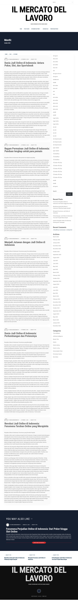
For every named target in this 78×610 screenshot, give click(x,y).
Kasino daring (56, 345)
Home (21, 28)
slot (54, 70)
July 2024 (55, 287)
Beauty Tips (34, 59)
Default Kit (69, 230)
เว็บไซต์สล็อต (56, 153)
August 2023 (56, 314)
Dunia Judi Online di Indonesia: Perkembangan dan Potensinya (21, 335)
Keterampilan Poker (35, 28)
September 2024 (57, 281)
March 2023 (56, 320)
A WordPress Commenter (59, 230)
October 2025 (56, 251)
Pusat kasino (26, 28)
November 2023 (57, 305)
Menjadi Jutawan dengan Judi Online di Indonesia (25, 243)
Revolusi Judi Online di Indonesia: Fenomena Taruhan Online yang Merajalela (26, 425)
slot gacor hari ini (57, 73)
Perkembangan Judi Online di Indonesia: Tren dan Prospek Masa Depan (62, 216)
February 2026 (56, 239)
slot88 (54, 82)
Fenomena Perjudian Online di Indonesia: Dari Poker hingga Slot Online (62, 202)
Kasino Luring (56, 348)
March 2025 (56, 272)
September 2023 (57, 311)
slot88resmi (56, 79)
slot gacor (55, 55)
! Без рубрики (56, 333)
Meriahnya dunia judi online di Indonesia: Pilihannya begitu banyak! (62, 207)
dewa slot (55, 58)
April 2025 (55, 269)
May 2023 (55, 317)
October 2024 (56, 278)
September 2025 (57, 254)
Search (54, 191)
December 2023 (57, 302)
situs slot (55, 67)
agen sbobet (56, 147)
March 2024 (56, 296)
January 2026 (56, 242)
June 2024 (55, 290)
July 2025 (55, 260)
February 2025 (56, 275)
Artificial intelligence (58, 336)
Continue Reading (39, 542)
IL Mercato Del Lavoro (39, 14)
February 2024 (56, 299)
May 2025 (55, 266)
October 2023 (56, 308)
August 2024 (56, 284)
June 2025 (55, 263)
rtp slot (54, 127)
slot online (55, 61)
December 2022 (57, 325)
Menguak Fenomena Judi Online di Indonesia (61, 212)
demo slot (55, 103)
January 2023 (56, 322)
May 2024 (55, 293)
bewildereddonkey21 (14, 59)
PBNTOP (44, 596)
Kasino (54, 342)
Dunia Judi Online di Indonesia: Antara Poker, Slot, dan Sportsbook (24, 64)
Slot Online (55, 357)
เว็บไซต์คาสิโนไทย (57, 162)
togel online (56, 118)
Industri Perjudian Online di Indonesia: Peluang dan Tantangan (62, 221)
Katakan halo (45, 28)
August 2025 (56, 257)
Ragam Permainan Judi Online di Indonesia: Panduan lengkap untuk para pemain (27, 150)
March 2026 (56, 236)
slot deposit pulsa (57, 139)
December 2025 (57, 245)
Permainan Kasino (57, 354)
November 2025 (57, 248)
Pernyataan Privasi (54, 28)
